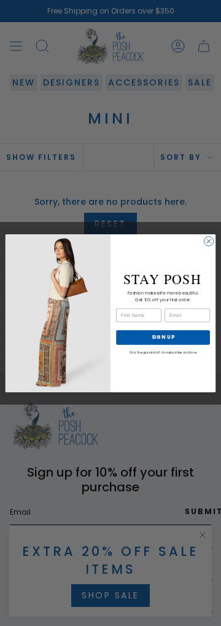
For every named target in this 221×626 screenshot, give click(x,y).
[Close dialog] (208, 240)
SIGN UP (163, 336)
